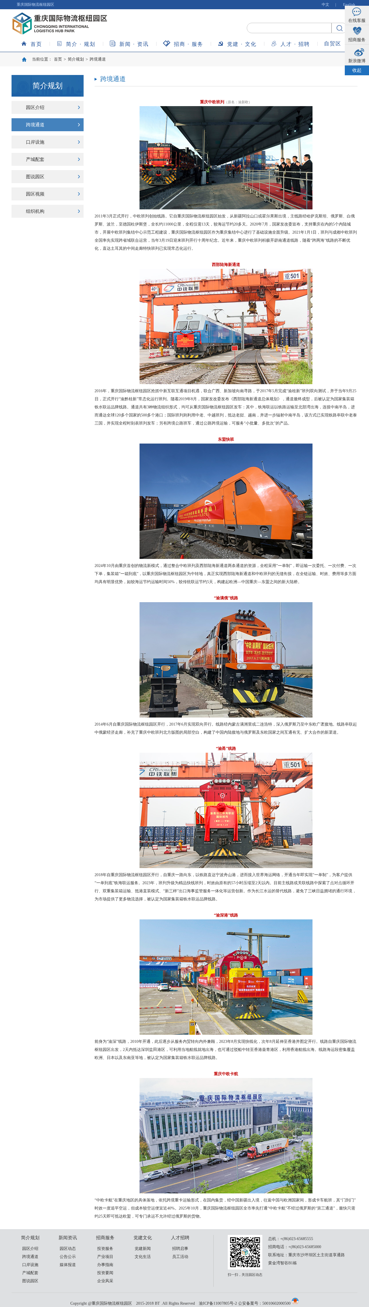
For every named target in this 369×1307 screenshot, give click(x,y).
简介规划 (80, 44)
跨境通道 (98, 59)
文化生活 (143, 1257)
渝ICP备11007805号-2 (218, 1303)
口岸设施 (35, 142)
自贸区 (332, 43)
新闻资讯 (134, 44)
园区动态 (68, 1248)
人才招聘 (295, 44)
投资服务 (105, 1248)
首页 (36, 44)
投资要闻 (105, 1273)
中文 (325, 4)
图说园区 (35, 176)
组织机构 (35, 211)
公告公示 (68, 1257)
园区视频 (35, 193)
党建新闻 (143, 1248)
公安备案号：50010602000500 (264, 1303)
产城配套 (35, 159)
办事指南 (105, 1265)
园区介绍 (35, 107)
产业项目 (105, 1257)
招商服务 (188, 44)
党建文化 (242, 44)
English (349, 4)
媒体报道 (68, 1265)
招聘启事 (180, 1248)
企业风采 (105, 1281)
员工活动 (180, 1257)
